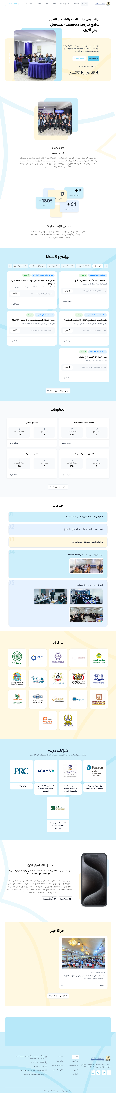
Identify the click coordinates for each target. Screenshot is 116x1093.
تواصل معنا (29, 4)
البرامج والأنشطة (64, 4)
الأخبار (54, 4)
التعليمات (38, 4)
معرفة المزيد (67, 301)
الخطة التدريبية (12, 4)
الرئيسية (84, 4)
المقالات (47, 4)
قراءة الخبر (102, 986)
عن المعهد (76, 4)
